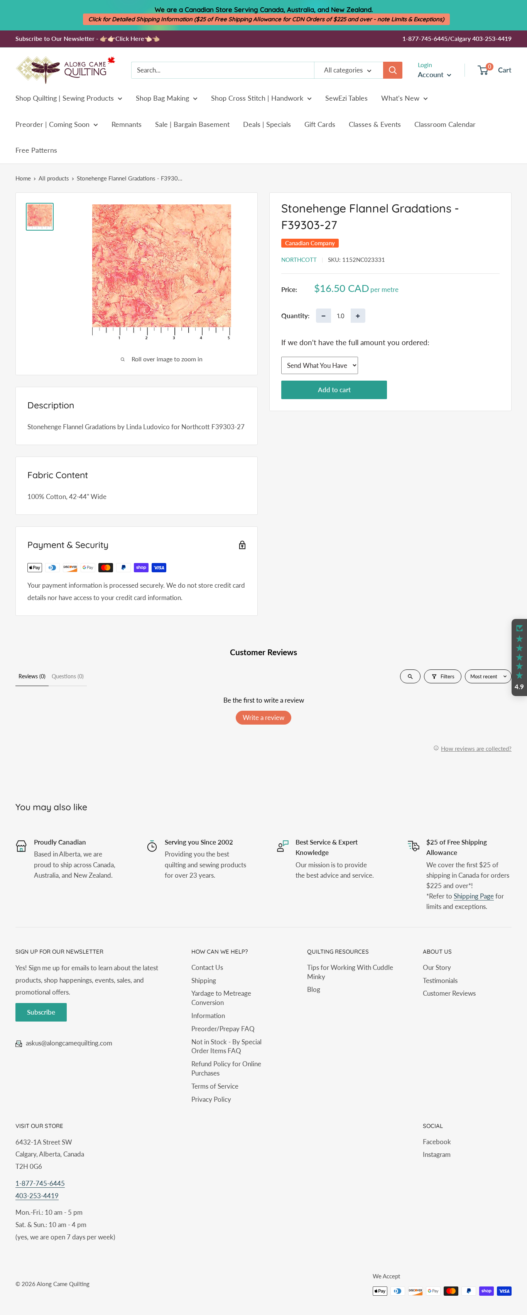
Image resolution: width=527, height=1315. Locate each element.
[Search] (392, 70)
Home (23, 178)
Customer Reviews (449, 993)
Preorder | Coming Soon (52, 124)
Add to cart (334, 389)
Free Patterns (36, 150)
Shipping (203, 980)
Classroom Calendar (445, 124)
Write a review (263, 717)
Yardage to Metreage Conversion (221, 997)
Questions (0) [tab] (68, 676)
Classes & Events (375, 124)
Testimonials (440, 980)
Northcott (299, 259)
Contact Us (207, 967)
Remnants (126, 124)
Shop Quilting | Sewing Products (64, 98)
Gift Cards (319, 124)
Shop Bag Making (162, 98)
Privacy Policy (211, 1099)
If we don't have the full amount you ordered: (355, 342)
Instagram (437, 1154)
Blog (313, 989)
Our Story (437, 967)
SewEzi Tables (346, 98)
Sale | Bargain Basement (192, 124)
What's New (400, 98)
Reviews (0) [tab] (32, 676)
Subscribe (41, 1012)
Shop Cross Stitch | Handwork (257, 98)
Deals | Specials (267, 124)
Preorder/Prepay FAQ (223, 1029)
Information (208, 1016)
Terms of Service (214, 1086)
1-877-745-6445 (40, 1183)
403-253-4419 (37, 1196)
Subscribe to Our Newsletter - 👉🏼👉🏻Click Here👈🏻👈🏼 (87, 38)
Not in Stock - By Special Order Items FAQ (226, 1046)
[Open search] (410, 676)
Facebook (437, 1142)
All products (54, 178)
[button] (519, 657)
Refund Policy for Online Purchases (226, 1068)
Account (431, 74)
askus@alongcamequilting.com (69, 1043)
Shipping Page (474, 896)
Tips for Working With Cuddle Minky (350, 972)
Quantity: (295, 315)
